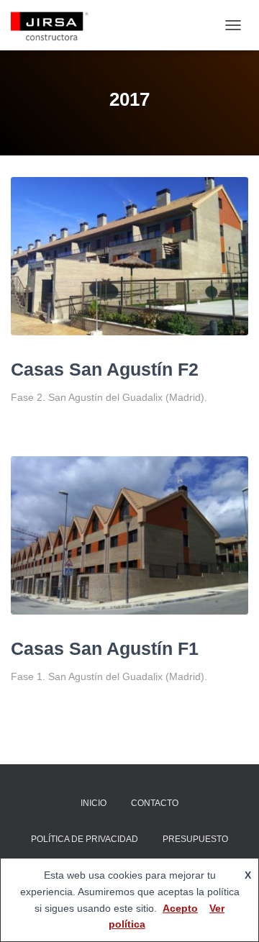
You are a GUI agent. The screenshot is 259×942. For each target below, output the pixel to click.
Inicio (93, 803)
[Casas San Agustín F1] (129, 535)
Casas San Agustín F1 (105, 648)
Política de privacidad (84, 839)
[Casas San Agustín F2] (129, 256)
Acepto (180, 908)
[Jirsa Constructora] (55, 25)
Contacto (154, 803)
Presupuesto (195, 839)
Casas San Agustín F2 (105, 369)
